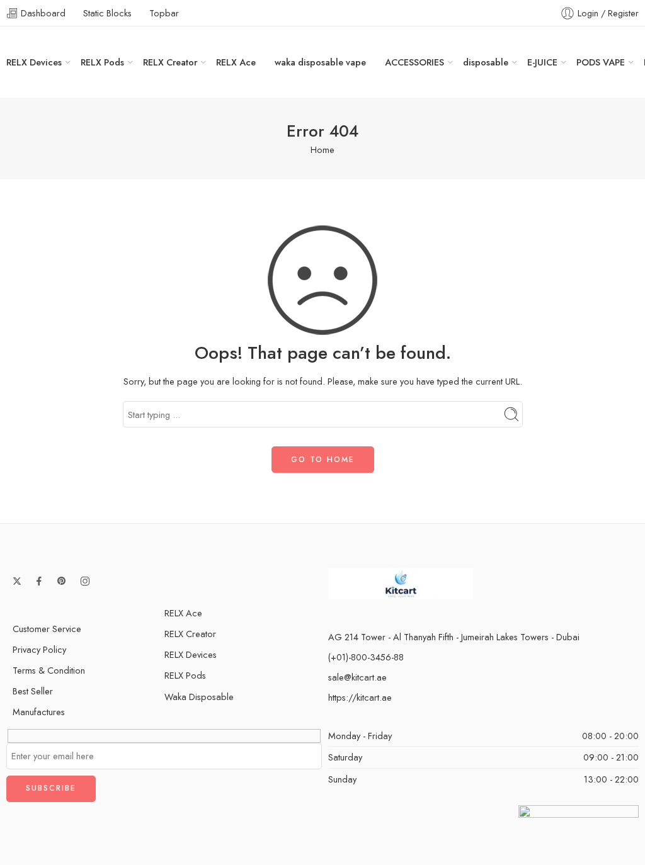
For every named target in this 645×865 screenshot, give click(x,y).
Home (322, 149)
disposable (485, 62)
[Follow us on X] (17, 581)
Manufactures (39, 711)
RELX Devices (34, 62)
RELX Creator (170, 62)
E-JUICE (542, 62)
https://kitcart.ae (360, 697)
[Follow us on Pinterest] (62, 581)
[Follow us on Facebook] (39, 581)
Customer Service (47, 628)
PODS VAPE (600, 62)
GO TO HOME (323, 459)
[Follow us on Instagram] (85, 581)
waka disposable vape (320, 62)
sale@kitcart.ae (357, 677)
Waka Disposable (199, 696)
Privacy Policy (39, 649)
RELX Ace (236, 62)
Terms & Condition (49, 670)
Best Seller (33, 691)
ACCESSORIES (414, 62)
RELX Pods (102, 62)
